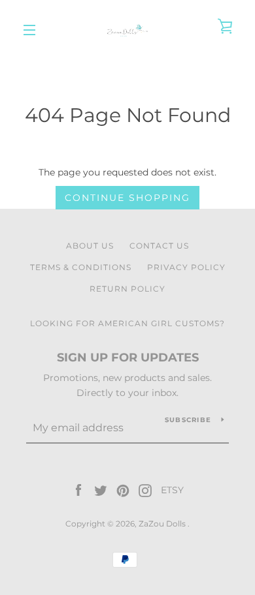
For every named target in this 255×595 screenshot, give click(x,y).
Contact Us (159, 246)
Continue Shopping (127, 198)
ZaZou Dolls (163, 523)
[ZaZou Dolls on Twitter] (100, 490)
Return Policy (127, 289)
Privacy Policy (186, 267)
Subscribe (188, 420)
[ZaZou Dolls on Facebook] (78, 490)
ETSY (172, 490)
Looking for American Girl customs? (127, 323)
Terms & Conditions (80, 267)
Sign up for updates (128, 357)
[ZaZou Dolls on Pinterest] (122, 490)
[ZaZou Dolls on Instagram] (145, 490)
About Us (90, 246)
